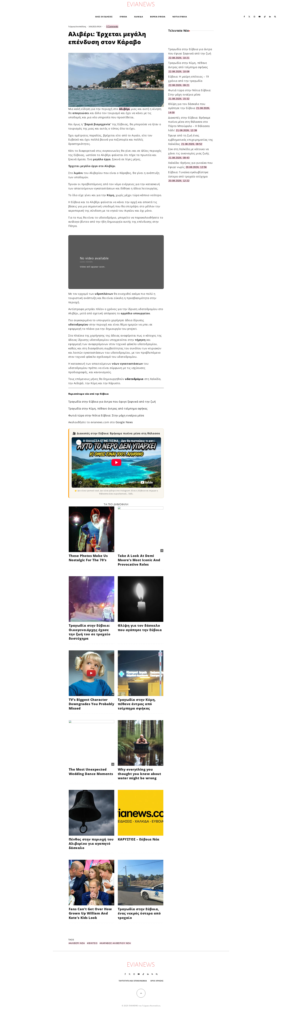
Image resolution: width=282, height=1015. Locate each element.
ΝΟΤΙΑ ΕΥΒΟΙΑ (179, 16)
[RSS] (152, 974)
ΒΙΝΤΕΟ (93, 943)
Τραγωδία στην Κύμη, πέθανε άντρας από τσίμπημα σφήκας (108, 408)
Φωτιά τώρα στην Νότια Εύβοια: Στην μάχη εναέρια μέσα (106, 415)
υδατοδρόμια (134, 379)
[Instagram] (254, 16)
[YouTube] (259, 16)
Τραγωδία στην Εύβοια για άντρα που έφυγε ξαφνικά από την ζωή (112, 401)
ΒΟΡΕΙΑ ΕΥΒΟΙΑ (157, 16)
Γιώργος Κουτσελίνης (77, 26)
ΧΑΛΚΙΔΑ (138, 16)
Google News (124, 422)
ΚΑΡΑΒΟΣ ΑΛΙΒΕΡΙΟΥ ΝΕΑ (116, 943)
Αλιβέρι (124, 109)
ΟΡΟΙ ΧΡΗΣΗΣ (156, 981)
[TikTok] (264, 16)
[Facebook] (244, 16)
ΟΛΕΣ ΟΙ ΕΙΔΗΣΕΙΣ (104, 16)
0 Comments (112, 26)
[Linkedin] (269, 16)
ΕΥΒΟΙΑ (123, 16)
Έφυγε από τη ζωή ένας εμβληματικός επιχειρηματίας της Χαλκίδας (190, 140)
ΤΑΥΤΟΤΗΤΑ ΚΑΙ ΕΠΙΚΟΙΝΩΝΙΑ (133, 981)
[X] (249, 16)
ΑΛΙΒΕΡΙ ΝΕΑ (77, 943)
